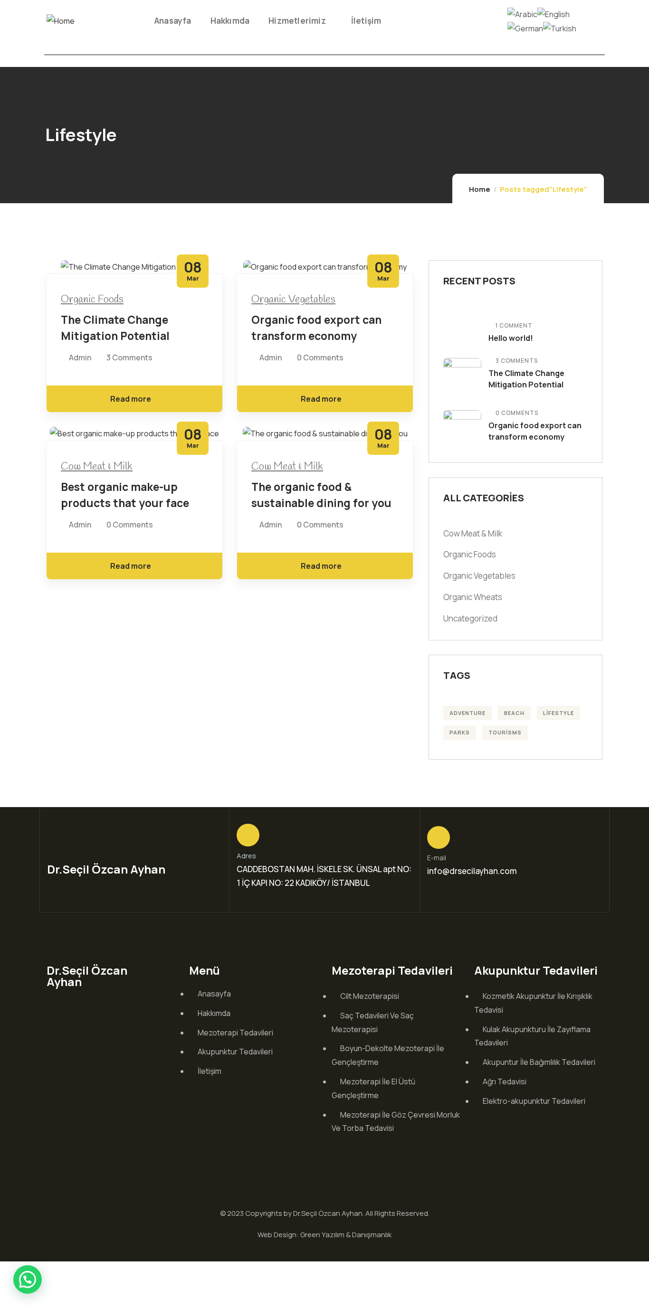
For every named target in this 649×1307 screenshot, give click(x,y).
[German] (525, 27)
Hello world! (510, 338)
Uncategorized (470, 618)
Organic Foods (92, 299)
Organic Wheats (472, 597)
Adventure (467, 712)
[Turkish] (559, 27)
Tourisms (505, 732)
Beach (514, 712)
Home (479, 189)
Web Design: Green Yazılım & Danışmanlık (324, 1235)
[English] (553, 13)
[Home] (61, 21)
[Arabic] (522, 13)
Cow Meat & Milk (97, 467)
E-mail (436, 857)
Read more (130, 399)
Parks (459, 732)
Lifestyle (558, 712)
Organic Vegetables (293, 299)
